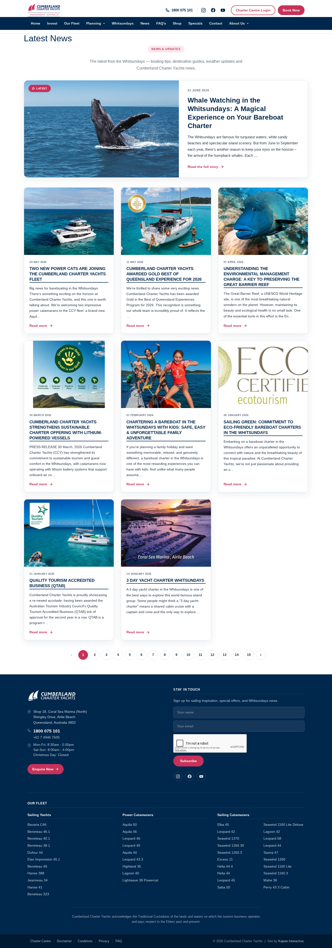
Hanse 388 (35, 873)
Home (35, 23)
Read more (38, 326)
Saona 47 (270, 852)
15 (249, 655)
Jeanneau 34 (37, 880)
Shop (177, 23)
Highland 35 (131, 866)
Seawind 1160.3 (275, 873)
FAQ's (161, 23)
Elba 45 (223, 824)
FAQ (118, 941)
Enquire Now (42, 769)
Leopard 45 (226, 880)
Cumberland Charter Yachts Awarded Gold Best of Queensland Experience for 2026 (163, 274)
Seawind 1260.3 (229, 852)
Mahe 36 (270, 880)
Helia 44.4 (225, 866)
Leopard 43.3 (132, 859)
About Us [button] (237, 23)
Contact (215, 23)
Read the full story (203, 167)
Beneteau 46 (37, 866)
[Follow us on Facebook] (213, 10)
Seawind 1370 (228, 838)
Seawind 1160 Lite (277, 866)
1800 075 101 (46, 731)
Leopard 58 (272, 838)
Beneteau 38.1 (38, 845)
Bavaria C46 (36, 824)
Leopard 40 (131, 845)
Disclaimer (64, 941)
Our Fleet (71, 23)
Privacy (104, 941)
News (144, 23)
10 (188, 655)
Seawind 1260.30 (230, 845)
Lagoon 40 (130, 873)
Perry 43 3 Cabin (276, 887)
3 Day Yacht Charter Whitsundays (165, 580)
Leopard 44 (272, 845)
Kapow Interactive (291, 941)
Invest (52, 23)
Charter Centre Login (253, 10)
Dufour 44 (35, 852)
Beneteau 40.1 (38, 838)
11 (200, 655)
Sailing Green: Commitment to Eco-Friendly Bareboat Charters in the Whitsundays (262, 427)
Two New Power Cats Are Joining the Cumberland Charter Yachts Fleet (67, 274)
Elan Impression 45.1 (43, 859)
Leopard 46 (131, 838)
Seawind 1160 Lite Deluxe (283, 824)
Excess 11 (225, 859)
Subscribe (188, 761)
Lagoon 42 (271, 832)
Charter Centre (40, 941)
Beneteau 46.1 (38, 832)
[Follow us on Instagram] (203, 10)
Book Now (291, 10)
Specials (195, 23)
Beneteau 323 (38, 894)
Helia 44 (223, 873)
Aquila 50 (129, 824)
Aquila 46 (129, 832)
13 (225, 655)
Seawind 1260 (274, 859)
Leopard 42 (226, 832)
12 (212, 655)
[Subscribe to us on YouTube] (223, 10)
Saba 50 (223, 887)
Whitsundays (123, 23)
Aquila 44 (129, 852)
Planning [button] (94, 23)
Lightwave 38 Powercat (140, 880)
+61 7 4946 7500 (46, 737)
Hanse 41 (34, 887)
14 (237, 655)
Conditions (85, 941)
